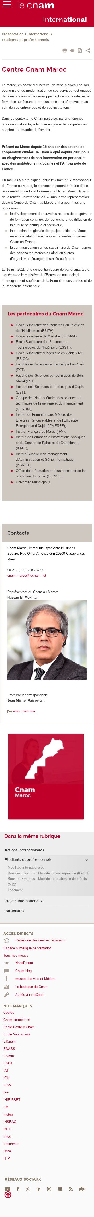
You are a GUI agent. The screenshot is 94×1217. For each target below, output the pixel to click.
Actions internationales (24, 850)
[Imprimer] (65, 51)
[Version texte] (72, 51)
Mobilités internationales (26, 867)
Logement (15, 890)
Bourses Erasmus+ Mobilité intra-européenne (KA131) (48, 873)
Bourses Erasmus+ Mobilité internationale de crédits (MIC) (47, 881)
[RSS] (70, 1189)
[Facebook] (18, 1189)
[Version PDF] (80, 51)
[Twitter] (27, 1189)
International (38, 34)
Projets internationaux (23, 901)
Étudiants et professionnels (25, 40)
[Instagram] (49, 1189)
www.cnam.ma (24, 711)
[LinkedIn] (38, 1189)
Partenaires (14, 911)
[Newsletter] (82, 1189)
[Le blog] (60, 1189)
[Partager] (88, 51)
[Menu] (7, 5)
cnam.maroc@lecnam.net (26, 575)
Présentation (13, 34)
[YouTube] (7, 1189)
